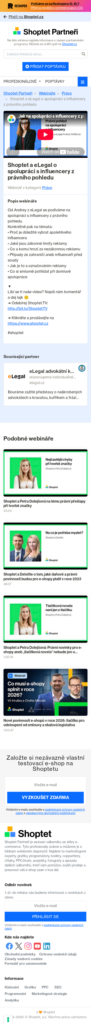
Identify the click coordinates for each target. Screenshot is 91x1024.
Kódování (12, 987)
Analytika (12, 1000)
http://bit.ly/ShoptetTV (28, 308)
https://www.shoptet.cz (28, 323)
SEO (57, 987)
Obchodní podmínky (20, 954)
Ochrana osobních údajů (58, 954)
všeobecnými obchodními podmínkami (50, 813)
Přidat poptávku (47, 66)
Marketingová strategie (49, 994)
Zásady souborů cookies (23, 959)
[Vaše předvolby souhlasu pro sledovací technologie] (8, 1019)
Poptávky (54, 81)
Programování (15, 994)
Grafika (30, 987)
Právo (47, 187)
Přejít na (26, 16)
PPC (45, 987)
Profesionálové (20, 81)
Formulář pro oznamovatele (26, 963)
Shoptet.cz (69, 44)
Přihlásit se (45, 916)
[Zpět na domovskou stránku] (46, 31)
